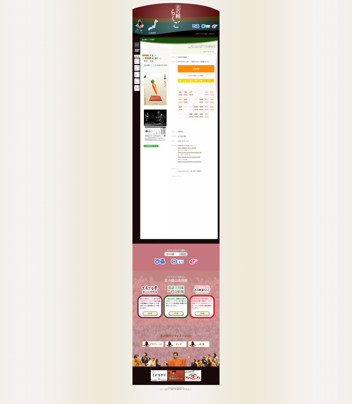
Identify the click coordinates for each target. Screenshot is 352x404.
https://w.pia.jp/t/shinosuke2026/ (189, 162)
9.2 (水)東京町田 (136, 67)
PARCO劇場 (182, 57)
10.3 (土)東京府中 (137, 74)
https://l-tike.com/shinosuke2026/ (190, 152)
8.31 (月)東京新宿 (137, 61)
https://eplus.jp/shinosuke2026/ (189, 157)
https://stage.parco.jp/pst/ (187, 148)
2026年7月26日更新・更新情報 (204, 34)
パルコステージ (183, 171)
